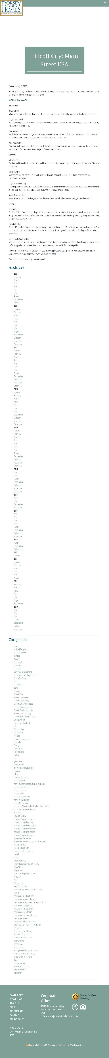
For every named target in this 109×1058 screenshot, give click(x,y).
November (18, 341)
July (15, 293)
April (16, 283)
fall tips (17, 736)
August (16, 296)
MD (15, 880)
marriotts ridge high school (24, 873)
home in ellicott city (22, 796)
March (16, 280)
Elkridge (17, 691)
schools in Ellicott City (23, 937)
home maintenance (21, 800)
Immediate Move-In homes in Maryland (29, 841)
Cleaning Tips (19, 662)
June (15, 290)
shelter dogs (19, 941)
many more (39, 259)
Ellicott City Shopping (22, 713)
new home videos (21, 918)
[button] (105, 3)
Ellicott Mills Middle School (25, 716)
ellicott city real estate (23, 707)
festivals (17, 742)
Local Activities (20, 860)
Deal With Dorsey (21, 678)
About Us (14, 1003)
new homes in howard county (25, 915)
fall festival (18, 732)
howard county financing (23, 822)
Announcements (20, 652)
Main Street (18, 867)
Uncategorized (19, 963)
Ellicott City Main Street (23, 704)
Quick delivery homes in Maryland (27, 925)
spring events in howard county (26, 950)
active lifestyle (20, 649)
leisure (17, 857)
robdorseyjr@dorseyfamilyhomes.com (59, 1016)
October (17, 302)
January (17, 309)
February (17, 277)
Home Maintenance (21, 803)
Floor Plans (18, 748)
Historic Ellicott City (21, 777)
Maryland (17, 876)
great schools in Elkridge (23, 768)
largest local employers (23, 851)
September (18, 299)
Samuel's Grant (20, 934)
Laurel (16, 854)
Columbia (17, 668)
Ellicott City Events (21, 697)
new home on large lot (23, 905)
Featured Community (22, 739)
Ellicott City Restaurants (23, 710)
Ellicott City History (21, 700)
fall (15, 726)
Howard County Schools (23, 835)
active (16, 646)
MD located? (19, 883)
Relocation (18, 928)
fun (15, 758)
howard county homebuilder (25, 825)
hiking (16, 774)
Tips (15, 960)
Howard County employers (24, 819)
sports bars (18, 944)
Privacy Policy (17, 1019)
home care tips (20, 790)
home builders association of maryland (29, 784)
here (54, 254)
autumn (17, 656)
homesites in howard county (25, 809)
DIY (15, 681)
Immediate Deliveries (22, 838)
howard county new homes (25, 828)
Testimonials (16, 1011)
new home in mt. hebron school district (29, 902)
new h (16, 892)
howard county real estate (24, 832)
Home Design (19, 793)
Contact (14, 1015)
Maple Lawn (19, 870)
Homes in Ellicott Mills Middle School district (32, 806)
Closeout (17, 665)
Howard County (20, 816)
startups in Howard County (24, 953)
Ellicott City (18, 694)
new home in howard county (25, 899)
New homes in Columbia (23, 909)
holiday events (20, 780)
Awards (17, 659)
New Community (20, 886)
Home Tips (18, 812)
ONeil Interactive (76, 1045)
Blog (12, 1007)
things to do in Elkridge (23, 957)
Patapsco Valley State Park (24, 921)
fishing (16, 745)
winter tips (18, 973)
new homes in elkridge (23, 912)
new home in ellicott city (24, 896)
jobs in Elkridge (20, 844)
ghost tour (18, 761)
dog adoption (19, 684)
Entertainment (19, 720)
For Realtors (19, 752)
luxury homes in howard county (26, 864)
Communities (16, 995)
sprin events (19, 947)
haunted (17, 771)
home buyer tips (20, 787)
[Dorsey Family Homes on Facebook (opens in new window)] (76, 1006)
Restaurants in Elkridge (23, 931)
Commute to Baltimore (23, 672)
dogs (16, 688)
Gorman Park (19, 764)
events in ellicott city (22, 723)
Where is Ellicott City (22, 966)
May (15, 286)
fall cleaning (19, 729)
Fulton (16, 755)
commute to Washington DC (25, 675)
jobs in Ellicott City (21, 848)
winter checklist (20, 969)
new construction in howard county (28, 889)
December (18, 344)
